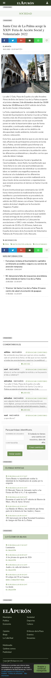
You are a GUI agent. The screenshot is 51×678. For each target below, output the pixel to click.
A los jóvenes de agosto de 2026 (19, 557)
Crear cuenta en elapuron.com (36, 448)
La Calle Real (8, 638)
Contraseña (12, 443)
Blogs (5, 634)
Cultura (30, 624)
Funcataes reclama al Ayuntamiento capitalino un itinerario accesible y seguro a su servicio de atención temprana (26, 264)
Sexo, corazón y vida (15, 580)
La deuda (9, 587)
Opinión (6, 631)
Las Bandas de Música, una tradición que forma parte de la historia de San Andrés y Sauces (25, 510)
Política (6, 620)
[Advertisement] (25, 316)
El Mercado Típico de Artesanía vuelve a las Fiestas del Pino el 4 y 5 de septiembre (23, 491)
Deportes (31, 620)
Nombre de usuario (15, 434)
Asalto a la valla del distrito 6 (17, 567)
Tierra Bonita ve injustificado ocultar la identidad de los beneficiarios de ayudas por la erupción (24, 480)
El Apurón (7, 46)
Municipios (7, 617)
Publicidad (7, 652)
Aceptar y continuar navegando (42, 668)
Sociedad (25, 13)
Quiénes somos (9, 648)
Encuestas (31, 638)
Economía (7, 624)
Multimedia (7, 645)
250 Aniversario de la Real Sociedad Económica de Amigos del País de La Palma (25, 519)
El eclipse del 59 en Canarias (17, 577)
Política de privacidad (15, 673)
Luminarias (10, 547)
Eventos (30, 634)
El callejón (11, 550)
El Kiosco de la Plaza (35, 631)
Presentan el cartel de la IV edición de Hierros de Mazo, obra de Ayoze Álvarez (25, 500)
